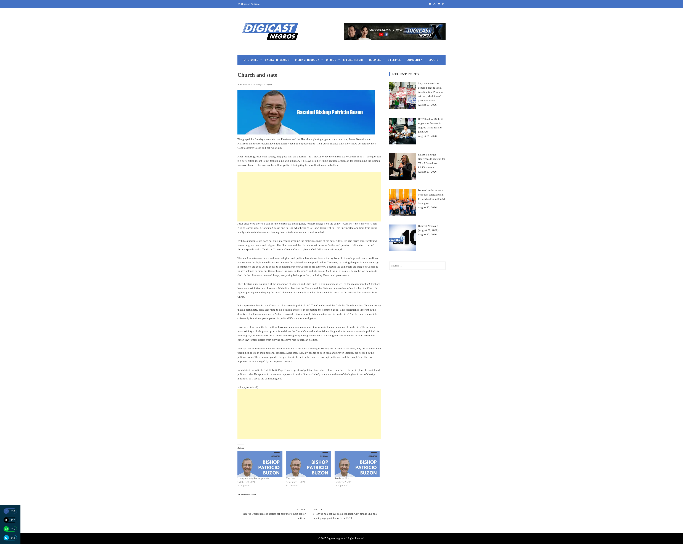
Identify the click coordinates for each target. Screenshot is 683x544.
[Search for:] (417, 265)
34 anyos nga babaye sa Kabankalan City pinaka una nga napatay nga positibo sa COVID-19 (345, 513)
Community (414, 60)
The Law (290, 478)
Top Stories (250, 60)
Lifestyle (394, 60)
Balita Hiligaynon (277, 60)
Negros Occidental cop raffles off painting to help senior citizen (274, 513)
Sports (433, 60)
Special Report (353, 60)
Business (375, 60)
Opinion (331, 60)
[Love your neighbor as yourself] (259, 464)
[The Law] (308, 464)
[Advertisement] (309, 196)
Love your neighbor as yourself (253, 478)
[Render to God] (357, 464)
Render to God (342, 478)
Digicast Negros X (307, 60)
